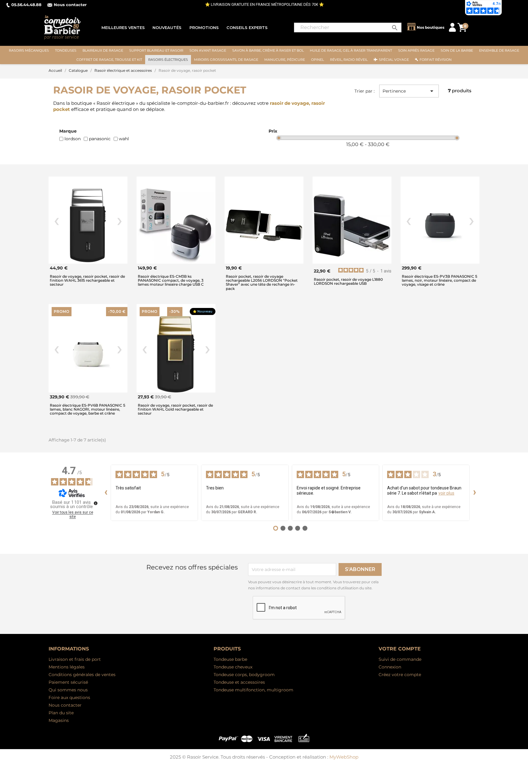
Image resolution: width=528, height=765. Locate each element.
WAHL (124, 138)
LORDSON (72, 138)
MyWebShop (343, 757)
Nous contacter (70, 4)
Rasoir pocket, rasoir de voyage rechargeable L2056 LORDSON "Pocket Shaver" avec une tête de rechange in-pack (262, 282)
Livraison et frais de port (75, 659)
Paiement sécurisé (68, 682)
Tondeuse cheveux (233, 667)
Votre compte (400, 649)
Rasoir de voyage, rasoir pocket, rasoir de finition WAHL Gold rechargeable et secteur (175, 409)
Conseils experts (247, 27)
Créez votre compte (400, 674)
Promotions (204, 27)
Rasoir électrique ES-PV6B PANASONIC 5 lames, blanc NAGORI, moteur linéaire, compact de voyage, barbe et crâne (87, 409)
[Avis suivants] (474, 493)
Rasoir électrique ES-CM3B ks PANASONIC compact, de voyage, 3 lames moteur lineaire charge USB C (171, 280)
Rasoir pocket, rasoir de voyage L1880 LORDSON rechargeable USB (348, 281)
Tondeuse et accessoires (239, 682)
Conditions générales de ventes (82, 674)
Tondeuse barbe (230, 659)
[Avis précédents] (105, 493)
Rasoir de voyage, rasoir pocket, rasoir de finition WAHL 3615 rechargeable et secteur (87, 280)
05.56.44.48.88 (26, 4)
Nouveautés (167, 27)
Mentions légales (67, 667)
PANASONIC (100, 138)
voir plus (446, 493)
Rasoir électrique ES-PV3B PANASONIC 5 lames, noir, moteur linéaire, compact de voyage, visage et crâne (439, 280)
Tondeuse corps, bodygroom (244, 674)
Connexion (390, 667)
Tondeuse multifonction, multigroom (253, 690)
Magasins (59, 720)
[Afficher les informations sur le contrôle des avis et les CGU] (95, 503)
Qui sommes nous (68, 690)
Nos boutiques (430, 27)
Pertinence (409, 91)
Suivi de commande (400, 659)
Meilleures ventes (123, 27)
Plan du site (61, 713)
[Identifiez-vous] (452, 27)
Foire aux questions (69, 697)
